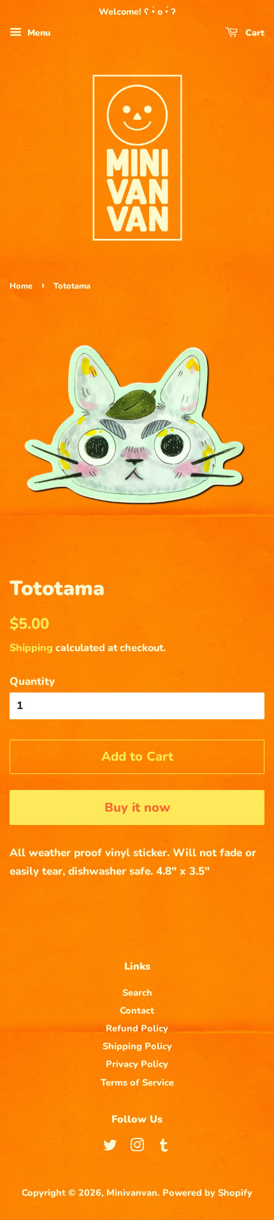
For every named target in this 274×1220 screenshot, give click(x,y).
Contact (137, 1010)
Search (137, 992)
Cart (253, 33)
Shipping (31, 648)
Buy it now (137, 807)
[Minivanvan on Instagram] (137, 1147)
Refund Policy (137, 1028)
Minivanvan (131, 1192)
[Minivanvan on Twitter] (110, 1147)
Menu (37, 33)
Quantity (32, 681)
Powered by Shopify (207, 1192)
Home (21, 286)
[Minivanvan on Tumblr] (164, 1147)
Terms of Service (137, 1082)
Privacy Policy (137, 1064)
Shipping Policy (137, 1046)
